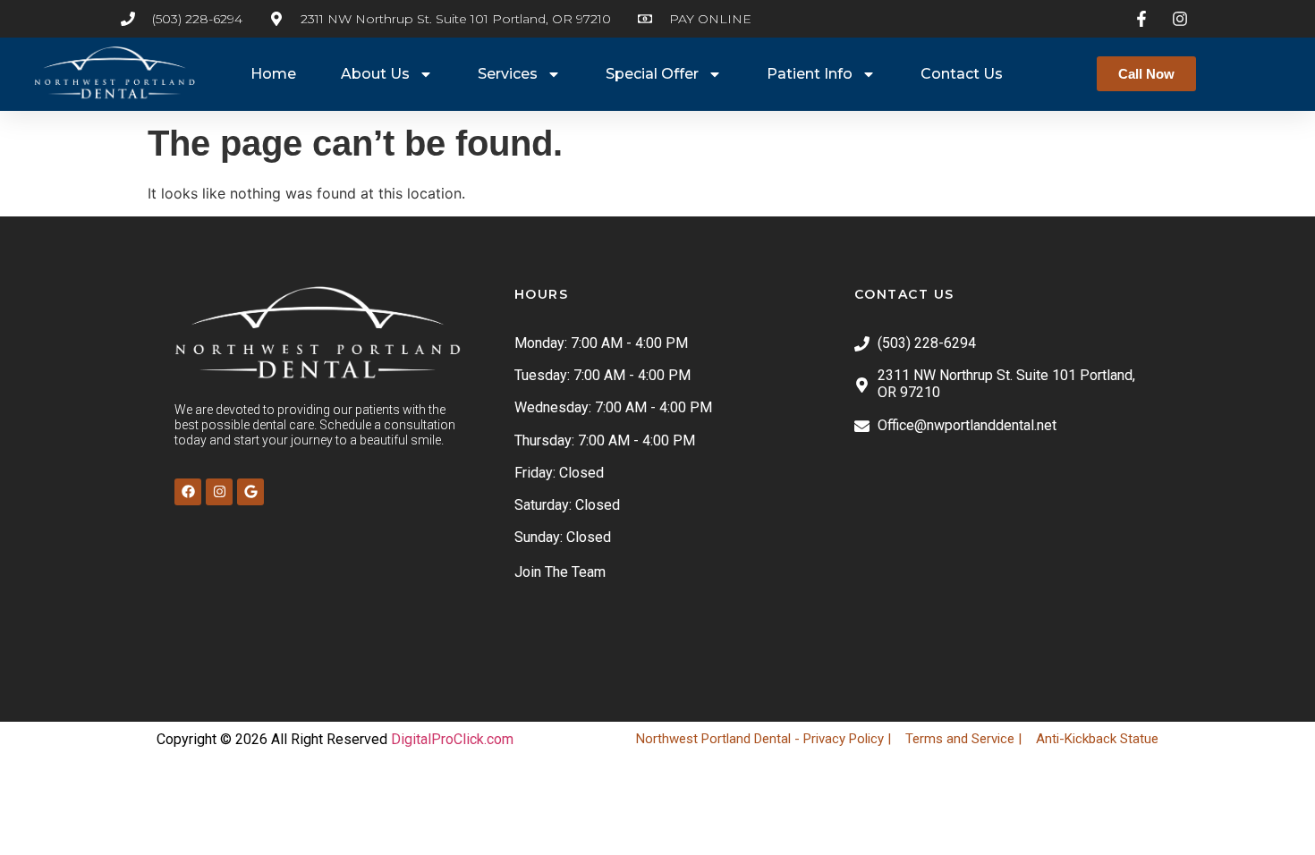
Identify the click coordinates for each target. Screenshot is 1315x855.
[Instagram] (219, 491)
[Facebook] (187, 491)
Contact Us (961, 73)
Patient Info (810, 73)
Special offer (652, 73)
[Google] (250, 491)
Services (508, 73)
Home (273, 73)
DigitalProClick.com (452, 739)
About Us (375, 73)
